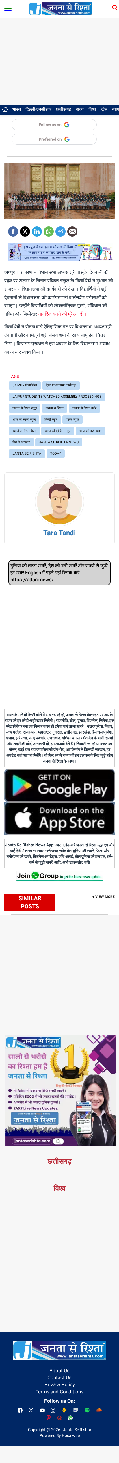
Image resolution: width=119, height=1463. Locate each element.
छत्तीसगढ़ (63, 109)
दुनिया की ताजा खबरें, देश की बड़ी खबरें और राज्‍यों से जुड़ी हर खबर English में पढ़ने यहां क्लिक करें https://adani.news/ (59, 573)
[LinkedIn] (37, 229)
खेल (104, 109)
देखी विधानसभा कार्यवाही (61, 385)
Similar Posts (29, 902)
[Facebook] (13, 229)
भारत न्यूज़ (72, 420)
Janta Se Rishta (26, 453)
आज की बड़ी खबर (90, 431)
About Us (59, 1370)
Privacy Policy (59, 1384)
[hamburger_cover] (8, 7)
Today (55, 453)
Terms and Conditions (59, 1392)
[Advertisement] (59, 61)
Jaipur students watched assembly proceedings (56, 397)
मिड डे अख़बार (21, 442)
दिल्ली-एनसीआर (38, 109)
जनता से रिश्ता (55, 408)
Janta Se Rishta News (59, 442)
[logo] (60, 8)
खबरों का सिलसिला (24, 431)
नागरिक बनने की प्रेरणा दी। (62, 314)
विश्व (92, 109)
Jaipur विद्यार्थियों (24, 385)
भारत (16, 109)
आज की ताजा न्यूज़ (24, 420)
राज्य (80, 109)
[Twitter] (25, 229)
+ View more (103, 897)
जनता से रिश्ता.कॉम (84, 408)
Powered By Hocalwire (60, 1435)
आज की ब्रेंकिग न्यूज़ (57, 431)
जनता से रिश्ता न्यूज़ (24, 408)
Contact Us (59, 1377)
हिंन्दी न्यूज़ (50, 420)
